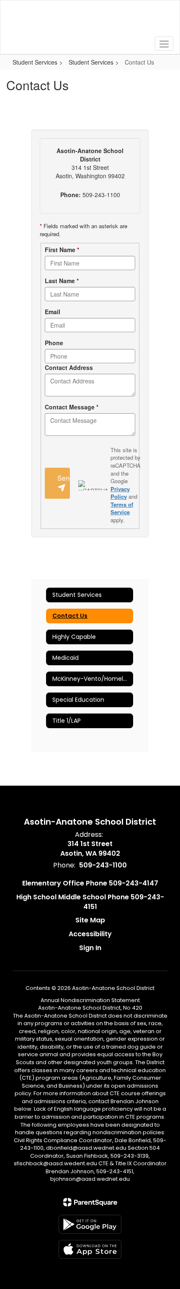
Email (52, 311)
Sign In (90, 948)
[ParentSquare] (90, 1202)
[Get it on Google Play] (90, 1224)
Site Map (90, 920)
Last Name (62, 280)
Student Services (35, 62)
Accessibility (90, 934)
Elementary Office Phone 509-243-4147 (90, 883)
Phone (54, 343)
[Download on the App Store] (90, 1249)
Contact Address (69, 367)
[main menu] (164, 43)
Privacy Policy (120, 493)
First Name (62, 249)
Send (63, 478)
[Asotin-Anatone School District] (90, 21)
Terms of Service (122, 508)
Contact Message (71, 407)
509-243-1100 (103, 865)
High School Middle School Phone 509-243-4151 (90, 901)
